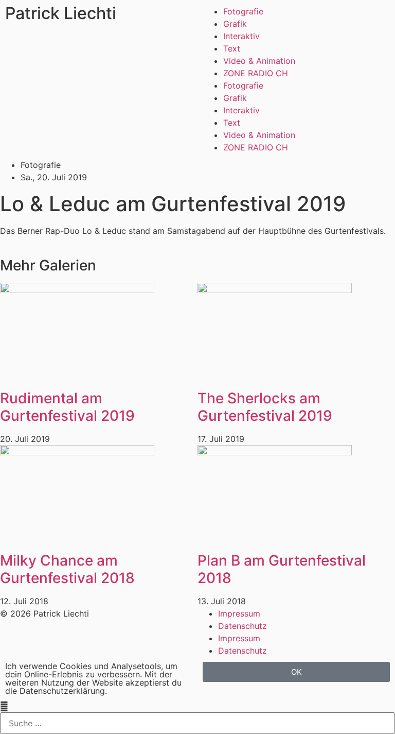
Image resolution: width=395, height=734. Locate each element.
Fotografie (243, 11)
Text (231, 48)
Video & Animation (259, 61)
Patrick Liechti (60, 13)
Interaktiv (241, 36)
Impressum (239, 613)
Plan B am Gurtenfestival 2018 (282, 569)
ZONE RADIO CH (255, 73)
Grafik (235, 24)
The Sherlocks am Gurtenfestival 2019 (265, 406)
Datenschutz (242, 626)
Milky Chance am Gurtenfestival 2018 (67, 569)
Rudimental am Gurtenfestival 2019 (67, 406)
